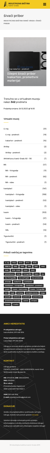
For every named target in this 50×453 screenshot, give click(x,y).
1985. (29, 266)
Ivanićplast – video (12, 206)
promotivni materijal (12, 300)
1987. (36, 266)
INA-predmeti (37, 278)
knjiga (43, 293)
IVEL (7, 230)
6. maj (9, 69)
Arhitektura (9, 274)
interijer (8, 282)
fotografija (27, 274)
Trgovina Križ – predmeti (14, 242)
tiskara (7, 304)
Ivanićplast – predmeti (14, 200)
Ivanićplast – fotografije (14, 194)
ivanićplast (28, 282)
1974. (28, 263)
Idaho (36, 274)
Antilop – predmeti (12, 153)
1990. (43, 266)
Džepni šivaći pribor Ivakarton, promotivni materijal (22, 77)
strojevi (34, 300)
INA (5, 165)
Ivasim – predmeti (12, 224)
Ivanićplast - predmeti (34, 285)
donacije (35, 415)
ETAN (18, 274)
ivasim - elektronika (20, 289)
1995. (7, 270)
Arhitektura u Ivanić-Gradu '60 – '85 (18, 159)
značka (15, 304)
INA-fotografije (10, 278)
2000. (26, 270)
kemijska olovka (32, 293)
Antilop (6, 147)
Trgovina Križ (9, 236)
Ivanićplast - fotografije (14, 285)
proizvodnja (37, 297)
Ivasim (6, 212)
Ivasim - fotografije (37, 289)
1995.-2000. (16, 270)
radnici (25, 300)
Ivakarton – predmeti (13, 141)
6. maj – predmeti (12, 135)
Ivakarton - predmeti (21, 69)
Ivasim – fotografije (13, 218)
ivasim (7, 289)
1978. (35, 263)
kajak (12, 293)
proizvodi (26, 297)
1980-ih (8, 266)
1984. (23, 266)
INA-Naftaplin (24, 278)
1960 (14, 263)
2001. (33, 270)
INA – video (9, 182)
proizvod (17, 297)
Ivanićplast (8, 189)
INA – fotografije (11, 171)
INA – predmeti (11, 177)
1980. (15, 266)
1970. (21, 263)
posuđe (8, 297)
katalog (20, 293)
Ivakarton (17, 282)
